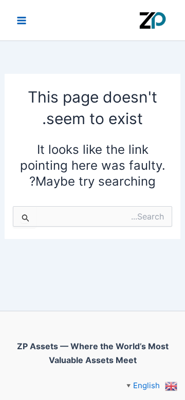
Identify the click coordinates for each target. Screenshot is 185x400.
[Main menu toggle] (21, 20)
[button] (151, 385)
